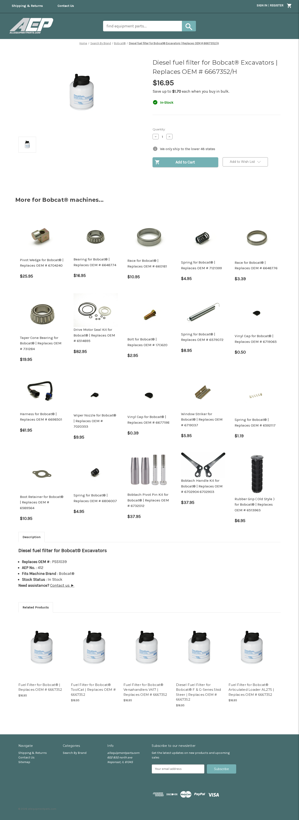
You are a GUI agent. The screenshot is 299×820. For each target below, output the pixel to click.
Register (276, 5)
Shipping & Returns (32, 753)
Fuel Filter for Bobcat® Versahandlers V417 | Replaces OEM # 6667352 (145, 690)
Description (31, 537)
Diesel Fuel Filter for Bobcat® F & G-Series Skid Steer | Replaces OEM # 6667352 (198, 692)
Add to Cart (42, 648)
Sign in (262, 5)
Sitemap (24, 762)
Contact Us (26, 757)
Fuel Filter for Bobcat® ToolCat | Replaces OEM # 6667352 (93, 690)
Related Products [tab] (36, 607)
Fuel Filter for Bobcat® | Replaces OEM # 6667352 (40, 687)
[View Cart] (289, 6)
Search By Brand (74, 753)
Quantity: (159, 129)
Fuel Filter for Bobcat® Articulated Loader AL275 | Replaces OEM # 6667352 (251, 690)
